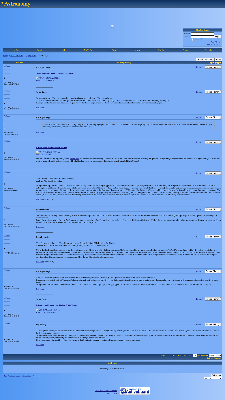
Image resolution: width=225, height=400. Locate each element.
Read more (40, 107)
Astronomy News (16, 55)
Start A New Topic (205, 59)
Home (5, 55)
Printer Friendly (212, 67)
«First (163, 355)
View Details (50, 80)
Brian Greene (74, 159)
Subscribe (216, 375)
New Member (216, 42)
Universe (210, 358)
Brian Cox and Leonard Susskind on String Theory (56, 305)
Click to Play (40, 80)
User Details (112, 50)
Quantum (217, 358)
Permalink (199, 67)
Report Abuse (112, 393)
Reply (218, 59)
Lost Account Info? (214, 44)
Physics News (31, 55)
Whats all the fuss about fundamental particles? (55, 73)
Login (217, 36)
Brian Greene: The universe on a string (51, 148)
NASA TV (88, 50)
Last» (184, 355)
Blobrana (7, 66)
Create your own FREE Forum (106, 391)
